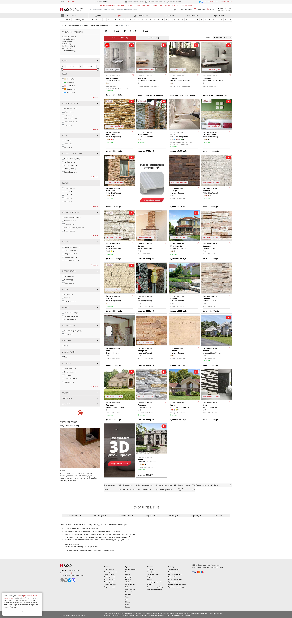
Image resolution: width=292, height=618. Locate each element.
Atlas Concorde (130, 589)
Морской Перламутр (73, 331)
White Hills (66, 41)
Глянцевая (69, 276)
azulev (62, 470)
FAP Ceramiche (67, 46)
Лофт (67, 298)
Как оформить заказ (175, 574)
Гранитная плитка (71, 247)
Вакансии (150, 584)
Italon (127, 572)
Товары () (152, 38)
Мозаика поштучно (72, 159)
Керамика (68, 334)
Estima (127, 587)
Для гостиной (70, 221)
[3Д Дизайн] (119, 450)
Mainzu (127, 602)
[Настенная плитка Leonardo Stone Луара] (151, 439)
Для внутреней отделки (74, 227)
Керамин (128, 594)
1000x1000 (69, 188)
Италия (67, 140)
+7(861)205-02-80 (122, 540)
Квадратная (70, 319)
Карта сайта (172, 577)
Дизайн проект (173, 569)
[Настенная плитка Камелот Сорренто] (216, 278)
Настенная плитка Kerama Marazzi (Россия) (115, 78)
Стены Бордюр (70, 172)
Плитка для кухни (109, 579)
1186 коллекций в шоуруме (157, 2)
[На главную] (72, 565)
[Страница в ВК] (66, 580)
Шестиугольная (71, 313)
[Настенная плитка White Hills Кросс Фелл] (151, 114)
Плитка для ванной (110, 572)
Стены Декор (70, 169)
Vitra (126, 599)
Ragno (127, 604)
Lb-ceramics (129, 592)
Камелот (65, 44)
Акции (118, 15)
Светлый (70, 79)
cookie (19, 595)
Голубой (70, 92)
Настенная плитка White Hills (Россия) (113, 134)
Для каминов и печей (73, 217)
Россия (68, 144)
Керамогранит (70, 165)
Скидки (149, 577)
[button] (133, 75)
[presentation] (63, 79)
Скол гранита (70, 368)
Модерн (68, 294)
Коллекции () (120, 38)
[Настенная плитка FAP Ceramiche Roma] (184, 114)
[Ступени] (151, 181)
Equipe (127, 607)
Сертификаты (151, 572)
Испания (68, 147)
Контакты (169, 15)
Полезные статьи (174, 572)
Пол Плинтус (69, 162)
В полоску (68, 375)
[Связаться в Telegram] (200, 2)
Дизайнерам (192, 15)
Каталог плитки (109, 569)
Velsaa (127, 597)
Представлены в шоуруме (177, 587)
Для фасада (69, 231)
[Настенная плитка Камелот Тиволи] (184, 330)
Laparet (127, 574)
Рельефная (69, 283)
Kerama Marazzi (68, 37)
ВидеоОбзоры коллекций (177, 584)
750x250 (68, 191)
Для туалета (69, 224)
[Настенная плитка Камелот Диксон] (151, 278)
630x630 (68, 201)
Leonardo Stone (68, 51)
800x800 (68, 198)
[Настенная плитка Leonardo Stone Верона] (216, 330)
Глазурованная (70, 253)
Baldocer (65, 48)
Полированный (70, 250)
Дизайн (98, 15)
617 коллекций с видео (136, 2)
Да (66, 346)
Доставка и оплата (142, 15)
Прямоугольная (71, 316)
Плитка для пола (109, 577)
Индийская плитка (110, 587)
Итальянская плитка (110, 584)
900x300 (68, 195)
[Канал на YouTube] (62, 580)
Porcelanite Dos (68, 39)
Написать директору (175, 579)
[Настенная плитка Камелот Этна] (119, 330)
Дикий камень (70, 372)
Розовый (70, 86)
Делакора (128, 577)
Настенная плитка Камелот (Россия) (145, 246)
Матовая (68, 280)
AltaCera (128, 582)
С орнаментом (70, 379)
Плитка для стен (109, 582)
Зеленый (70, 82)
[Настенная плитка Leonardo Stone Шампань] (184, 384)
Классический (70, 301)
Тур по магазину (175, 2)
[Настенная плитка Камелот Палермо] (184, 278)
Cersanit (128, 579)
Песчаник (69, 382)
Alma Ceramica (130, 584)
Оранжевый (71, 89)
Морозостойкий (71, 260)
